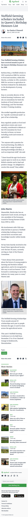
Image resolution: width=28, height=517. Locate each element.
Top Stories (4, 4)
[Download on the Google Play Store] (20, 495)
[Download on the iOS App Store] (7, 495)
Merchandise (4, 510)
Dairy (9, 4)
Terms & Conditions (6, 503)
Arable (17, 4)
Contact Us (4, 501)
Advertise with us (6, 508)
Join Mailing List (14, 485)
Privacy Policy (5, 506)
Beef (14, 4)
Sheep (22, 4)
